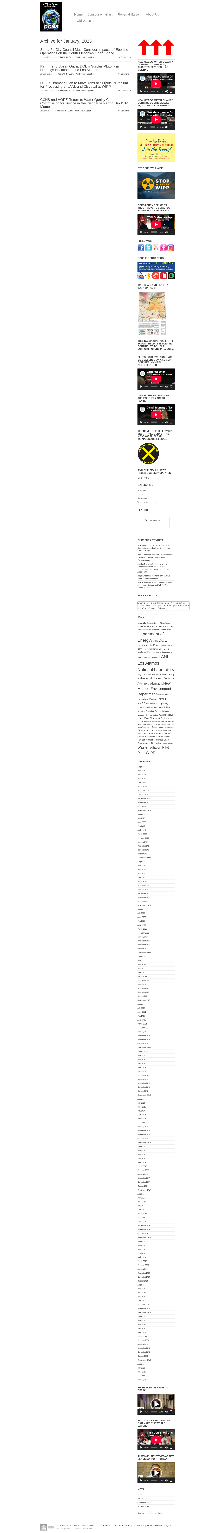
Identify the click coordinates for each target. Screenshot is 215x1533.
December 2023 (143, 893)
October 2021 (142, 996)
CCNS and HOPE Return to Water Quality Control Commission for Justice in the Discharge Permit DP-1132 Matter (84, 103)
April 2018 (141, 1162)
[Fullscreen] (171, 91)
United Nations (168, 743)
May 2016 (141, 1253)
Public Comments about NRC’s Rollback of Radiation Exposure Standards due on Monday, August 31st (154, 557)
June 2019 (141, 1107)
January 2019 (142, 1127)
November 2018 (143, 1135)
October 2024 (142, 854)
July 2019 (141, 1103)
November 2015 (143, 1277)
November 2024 (143, 850)
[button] (156, 1404)
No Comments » (124, 57)
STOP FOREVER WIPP (152, 730)
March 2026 (142, 787)
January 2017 (142, 1222)
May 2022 (141, 969)
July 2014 (141, 1320)
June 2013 (141, 1372)
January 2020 (142, 1079)
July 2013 (141, 1368)
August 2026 (142, 767)
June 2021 (141, 1012)
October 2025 (142, 806)
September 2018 (144, 1143)
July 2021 (141, 1008)
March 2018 (142, 1166)
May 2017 (141, 1206)
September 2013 (144, 1360)
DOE (162, 640)
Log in (139, 1495)
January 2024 (142, 889)
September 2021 (144, 1000)
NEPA (159, 684)
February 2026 (143, 791)
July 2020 (141, 1056)
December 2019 (143, 1083)
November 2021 (143, 992)
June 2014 (141, 1324)
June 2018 (141, 1154)
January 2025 (142, 842)
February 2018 (143, 1170)
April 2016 (141, 1257)
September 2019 (144, 1095)
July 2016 (141, 1245)
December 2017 (143, 1178)
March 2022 (142, 976)
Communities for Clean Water (158, 623)
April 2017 (141, 1210)
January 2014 (142, 1344)
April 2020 (141, 1067)
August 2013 (142, 1364)
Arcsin (89, 1529)
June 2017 (141, 1202)
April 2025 (141, 830)
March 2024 (142, 882)
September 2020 (144, 1048)
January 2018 (142, 1174)
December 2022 (143, 941)
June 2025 (141, 822)
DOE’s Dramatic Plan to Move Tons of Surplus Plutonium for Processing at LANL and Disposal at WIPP (84, 84)
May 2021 (141, 1016)
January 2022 (142, 984)
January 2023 (142, 937)
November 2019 (143, 1087)
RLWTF (140, 721)
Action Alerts (63, 57)
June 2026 (141, 775)
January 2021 (142, 1032)
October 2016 (142, 1233)
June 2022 (141, 965)
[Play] (141, 91)
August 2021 (142, 1004)
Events (71, 57)
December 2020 (143, 1036)
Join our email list (100, 14)
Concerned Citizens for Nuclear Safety (155, 626)
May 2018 (141, 1158)
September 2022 (144, 953)
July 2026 (141, 771)
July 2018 (141, 1150)
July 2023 (141, 913)
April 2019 (141, 1115)
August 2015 (142, 1285)
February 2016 (143, 1265)
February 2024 (143, 885)
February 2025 (143, 838)
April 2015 (141, 1301)
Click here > (144, 477)
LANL (164, 656)
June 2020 (141, 1059)
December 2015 (143, 1273)
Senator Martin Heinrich (155, 724)
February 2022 (143, 980)
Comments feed (143, 1503)
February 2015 (143, 1305)
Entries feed (142, 1499)
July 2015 (141, 1289)
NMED (163, 699)
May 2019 (141, 1111)
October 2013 (142, 1356)
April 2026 (141, 783)
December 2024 (143, 846)
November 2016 (143, 1230)
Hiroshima (147, 649)
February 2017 (143, 1218)
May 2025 (141, 826)
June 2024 (141, 870)
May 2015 (141, 1297)
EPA (139, 648)
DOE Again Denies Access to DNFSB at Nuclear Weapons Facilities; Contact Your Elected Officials (153, 548)
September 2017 (144, 1190)
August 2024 (142, 862)
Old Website (85, 21)
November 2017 (143, 1182)
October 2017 (142, 1186)
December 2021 (143, 988)
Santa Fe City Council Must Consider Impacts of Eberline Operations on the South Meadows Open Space (84, 51)
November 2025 (143, 802)
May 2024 (141, 874)
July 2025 (141, 818)
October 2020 (142, 1044)
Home (78, 14)
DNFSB (154, 641)
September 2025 (144, 810)
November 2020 (143, 1040)
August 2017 (142, 1194)
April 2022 (141, 972)
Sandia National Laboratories (154, 721)
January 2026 (142, 795)
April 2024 (141, 878)
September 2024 (144, 858)
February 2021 (143, 1028)
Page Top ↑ (169, 1525)
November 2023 (143, 897)
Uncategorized (143, 498)
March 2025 (142, 834)
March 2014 (142, 1336)
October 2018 (142, 1139)
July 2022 (141, 961)
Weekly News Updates (85, 57)
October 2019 (142, 1091)
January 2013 (142, 1380)
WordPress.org (143, 1506)
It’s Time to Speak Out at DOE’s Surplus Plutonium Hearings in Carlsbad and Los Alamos (79, 68)
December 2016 (143, 1226)
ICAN (149, 652)
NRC (148, 704)
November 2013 (143, 1352)
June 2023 (141, 917)
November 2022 (143, 945)
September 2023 (144, 905)
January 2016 (142, 1269)
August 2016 (142, 1241)
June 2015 (141, 1293)
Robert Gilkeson (129, 14)
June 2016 (141, 1249)
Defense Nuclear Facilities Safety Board (154, 629)
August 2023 (142, 909)
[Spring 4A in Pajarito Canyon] (163, 608)
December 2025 (143, 798)
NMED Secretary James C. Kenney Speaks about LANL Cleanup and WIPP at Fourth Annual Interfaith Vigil (154, 585)
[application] (156, 83)
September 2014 (144, 1313)
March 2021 (142, 1024)
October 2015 (142, 1281)
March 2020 (142, 1071)
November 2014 (143, 1309)
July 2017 (141, 1198)
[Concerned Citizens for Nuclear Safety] (51, 31)
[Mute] (166, 91)
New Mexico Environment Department (154, 688)
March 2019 (142, 1119)
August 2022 (142, 957)
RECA (170, 718)
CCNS (141, 622)
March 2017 (142, 1214)
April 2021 (141, 1020)
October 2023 (142, 901)
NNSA (141, 703)
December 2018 (143, 1131)
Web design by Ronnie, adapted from (72, 1529)
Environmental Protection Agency (154, 645)
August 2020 (142, 1052)
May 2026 (141, 779)
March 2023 (142, 929)
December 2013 (143, 1348)
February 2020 (143, 1075)
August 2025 (142, 814)
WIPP (150, 753)
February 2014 (143, 1340)
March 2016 (142, 1261)
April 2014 (141, 1332)
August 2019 (142, 1099)
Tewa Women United (157, 733)
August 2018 (142, 1146)
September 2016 (144, 1237)
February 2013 (143, 1376)
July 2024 (141, 866)
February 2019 (143, 1123)
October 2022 (142, 949)
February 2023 (143, 933)
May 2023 (141, 921)
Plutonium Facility (153, 711)
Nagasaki (141, 674)
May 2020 (141, 1063)
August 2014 (142, 1317)
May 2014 (141, 1328)
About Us (152, 14)
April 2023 (141, 925)
